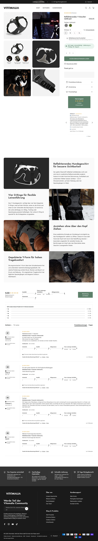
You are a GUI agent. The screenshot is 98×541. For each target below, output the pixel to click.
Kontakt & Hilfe (74, 503)
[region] (79, 123)
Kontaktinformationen (42, 536)
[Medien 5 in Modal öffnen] (17, 82)
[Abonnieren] (26, 508)
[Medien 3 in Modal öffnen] (17, 54)
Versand (28, 536)
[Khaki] (70, 25)
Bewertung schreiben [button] (85, 295)
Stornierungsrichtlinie (9, 538)
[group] (13, 293)
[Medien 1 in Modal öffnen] (17, 25)
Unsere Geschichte (51, 496)
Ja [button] (40, 357)
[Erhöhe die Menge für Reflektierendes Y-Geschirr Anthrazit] (73, 53)
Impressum (33, 536)
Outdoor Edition (50, 519)
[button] (79, 13)
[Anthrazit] (66, 25)
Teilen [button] (47, 357)
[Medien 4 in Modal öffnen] (45, 54)
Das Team (49, 503)
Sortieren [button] (8, 325)
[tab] (80, 325)
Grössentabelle (90, 30)
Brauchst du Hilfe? (72, 64)
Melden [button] (43, 357)
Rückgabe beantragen (76, 498)
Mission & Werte (50, 498)
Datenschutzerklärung (17, 536)
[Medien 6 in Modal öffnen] (45, 82)
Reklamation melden (76, 501)
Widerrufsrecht (7, 536)
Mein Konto (73, 496)
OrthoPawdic (50, 522)
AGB (24, 536)
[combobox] (89, 2)
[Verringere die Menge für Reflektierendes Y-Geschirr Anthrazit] (66, 53)
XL (79, 33)
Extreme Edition (50, 517)
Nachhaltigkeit (50, 501)
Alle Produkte (50, 515)
